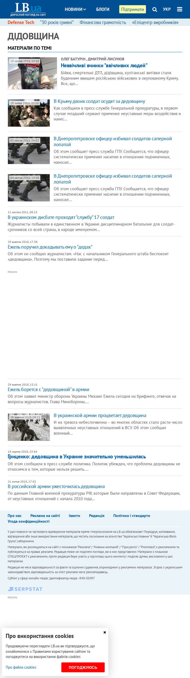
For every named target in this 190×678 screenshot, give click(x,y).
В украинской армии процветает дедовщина (100, 415)
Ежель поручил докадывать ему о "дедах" (50, 247)
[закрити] (104, 632)
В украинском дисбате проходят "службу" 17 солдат (61, 217)
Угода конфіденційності (28, 521)
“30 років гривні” (57, 22)
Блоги (102, 9)
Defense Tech (21, 22)
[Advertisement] (79, 324)
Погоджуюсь (83, 667)
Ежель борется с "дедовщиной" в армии (48, 389)
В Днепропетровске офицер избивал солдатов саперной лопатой (113, 141)
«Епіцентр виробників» (155, 22)
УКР (167, 9)
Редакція (96, 515)
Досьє (99, 28)
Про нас (15, 515)
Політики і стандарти (131, 515)
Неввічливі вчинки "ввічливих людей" (104, 65)
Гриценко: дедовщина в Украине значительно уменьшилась (77, 456)
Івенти (74, 515)
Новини (73, 9)
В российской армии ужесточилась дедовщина (56, 486)
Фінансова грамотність (103, 22)
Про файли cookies (21, 667)
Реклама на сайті (45, 515)
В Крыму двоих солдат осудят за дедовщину (99, 101)
